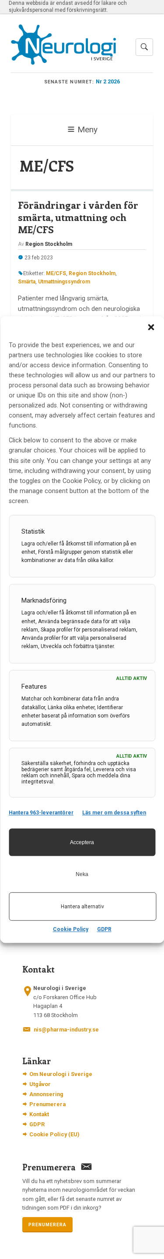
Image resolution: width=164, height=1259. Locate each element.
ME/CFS (56, 273)
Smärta (26, 282)
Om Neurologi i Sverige (60, 1074)
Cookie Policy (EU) (54, 1134)
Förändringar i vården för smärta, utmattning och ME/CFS (78, 217)
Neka (82, 874)
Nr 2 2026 (108, 81)
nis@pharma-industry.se (66, 1029)
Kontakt (39, 1114)
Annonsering (46, 1094)
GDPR (104, 929)
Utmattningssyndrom (64, 282)
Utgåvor (40, 1084)
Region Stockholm (92, 273)
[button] (151, 327)
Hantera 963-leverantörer (41, 813)
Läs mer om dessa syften (114, 813)
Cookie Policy (70, 929)
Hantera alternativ (82, 907)
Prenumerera (47, 1104)
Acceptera (82, 842)
